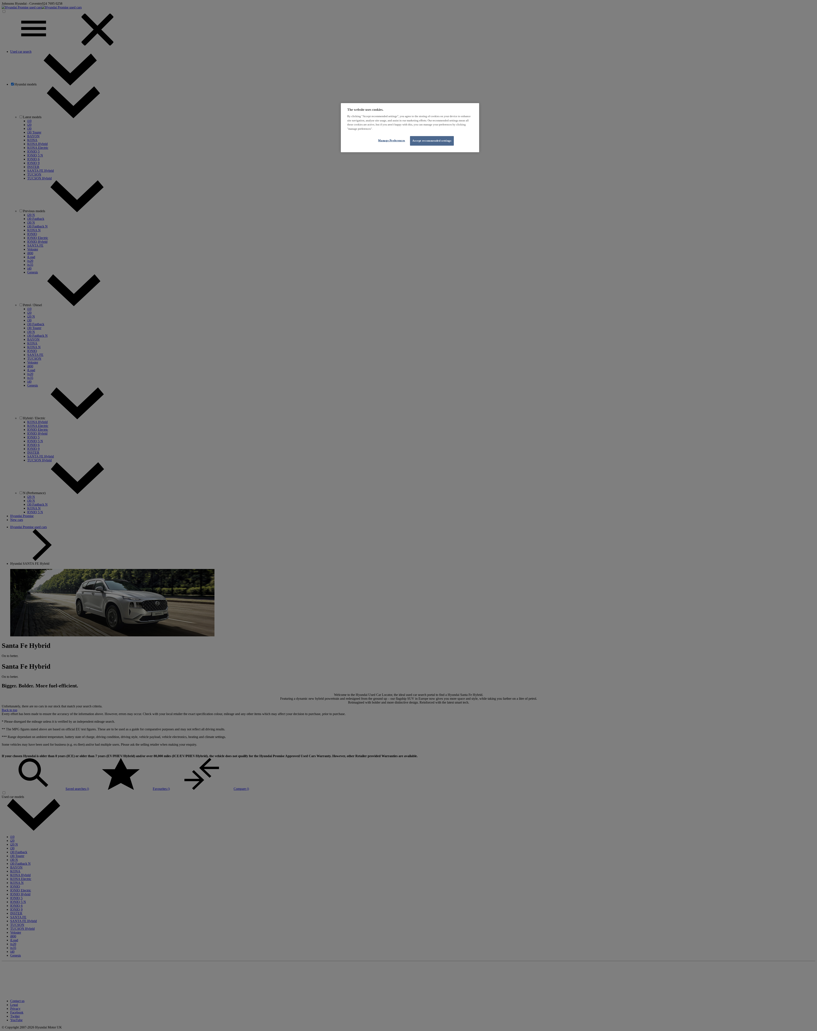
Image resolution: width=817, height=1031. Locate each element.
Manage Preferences (391, 140)
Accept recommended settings (431, 140)
